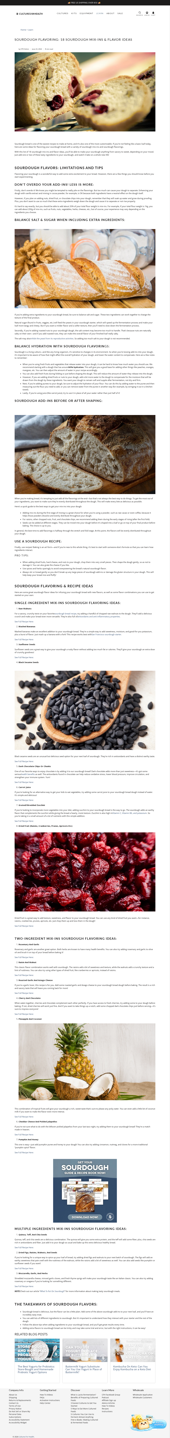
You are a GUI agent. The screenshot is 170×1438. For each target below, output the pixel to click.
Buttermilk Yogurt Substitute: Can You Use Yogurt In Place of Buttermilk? (83, 1369)
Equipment (86, 13)
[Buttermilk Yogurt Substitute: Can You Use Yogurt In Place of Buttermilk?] (85, 1350)
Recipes (105, 1408)
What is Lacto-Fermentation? (83, 1394)
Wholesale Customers (142, 1397)
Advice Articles (108, 1403)
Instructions (107, 1411)
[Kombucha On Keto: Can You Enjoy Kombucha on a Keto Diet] (132, 1350)
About (111, 13)
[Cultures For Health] (29, 14)
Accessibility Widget (18, 1422)
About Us (13, 1394)
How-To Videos (46, 1394)
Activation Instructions (50, 1400)
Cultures (62, 13)
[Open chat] (147, 1422)
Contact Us (13, 1403)
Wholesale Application (143, 1394)
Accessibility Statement (19, 1420)
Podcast (105, 1397)
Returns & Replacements (20, 1400)
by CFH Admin (24, 49)
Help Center (45, 1403)
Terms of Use (15, 1406)
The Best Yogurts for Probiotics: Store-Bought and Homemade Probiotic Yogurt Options (36, 1369)
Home (23, 30)
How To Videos (108, 1406)
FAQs (42, 1397)
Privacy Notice (15, 1408)
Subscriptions (15, 1417)
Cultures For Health (26, 1437)
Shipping (13, 1397)
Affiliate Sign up (109, 1400)
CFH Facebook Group (111, 1394)
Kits (74, 13)
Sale (120, 13)
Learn (99, 13)
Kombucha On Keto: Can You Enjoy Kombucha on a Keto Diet (132, 1368)
